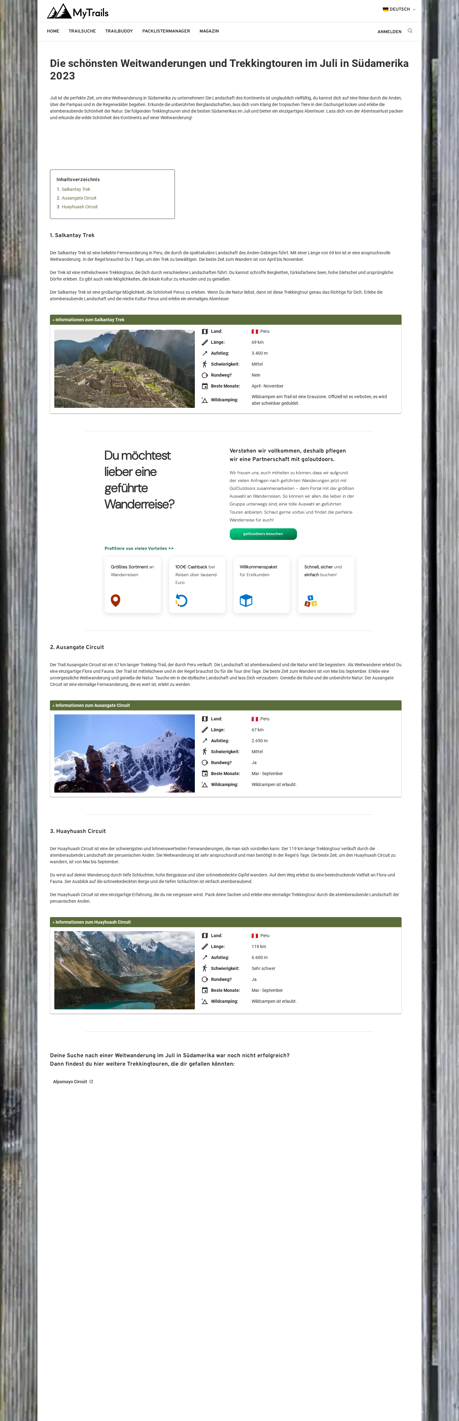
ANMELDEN (390, 32)
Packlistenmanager (166, 31)
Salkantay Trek (76, 189)
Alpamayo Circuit (70, 1081)
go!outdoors (244, 31)
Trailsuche (82, 31)
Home (53, 31)
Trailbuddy (119, 31)
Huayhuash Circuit (80, 206)
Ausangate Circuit (79, 197)
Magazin (209, 31)
